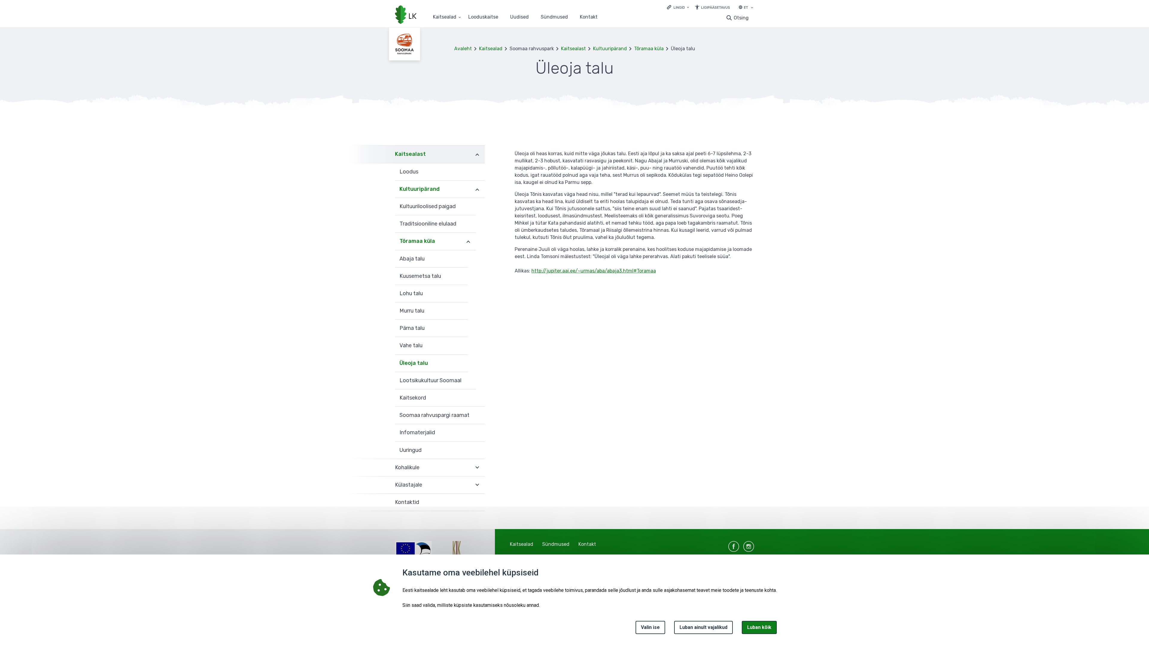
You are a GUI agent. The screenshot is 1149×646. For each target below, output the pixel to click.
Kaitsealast (573, 48)
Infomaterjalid (417, 432)
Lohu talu (411, 293)
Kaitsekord (412, 397)
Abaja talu (412, 258)
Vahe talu (410, 345)
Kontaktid (407, 502)
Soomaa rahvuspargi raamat (434, 415)
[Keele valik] (752, 8)
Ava (477, 154)
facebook (733, 546)
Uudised (519, 17)
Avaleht (463, 48)
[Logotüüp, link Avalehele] (406, 15)
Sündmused (554, 17)
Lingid (679, 7)
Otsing (741, 18)
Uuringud (410, 450)
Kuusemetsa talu (420, 276)
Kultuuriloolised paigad (427, 206)
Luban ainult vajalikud (703, 627)
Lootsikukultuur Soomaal (430, 380)
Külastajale (408, 485)
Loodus (408, 171)
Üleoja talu (413, 363)
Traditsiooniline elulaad (427, 223)
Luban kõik (759, 627)
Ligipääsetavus (715, 7)
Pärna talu (412, 328)
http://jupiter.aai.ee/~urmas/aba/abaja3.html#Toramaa (593, 271)
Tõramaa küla (649, 48)
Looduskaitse (483, 17)
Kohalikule (407, 467)
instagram (748, 546)
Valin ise (650, 627)
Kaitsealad (444, 17)
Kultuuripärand (610, 48)
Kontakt (589, 17)
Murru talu (411, 310)
